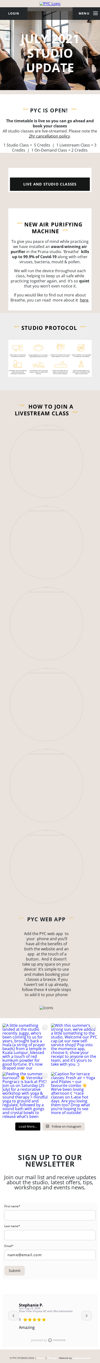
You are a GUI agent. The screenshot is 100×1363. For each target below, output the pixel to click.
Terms (41, 1358)
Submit (14, 1270)
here (84, 300)
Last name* (12, 1226)
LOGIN (13, 13)
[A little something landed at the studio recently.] (25, 1046)
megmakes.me (82, 1358)
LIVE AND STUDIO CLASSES (50, 184)
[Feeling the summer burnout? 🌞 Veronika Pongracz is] (25, 1095)
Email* (9, 1246)
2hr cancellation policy (49, 136)
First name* (12, 1206)
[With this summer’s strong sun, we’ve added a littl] (74, 1046)
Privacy (52, 1358)
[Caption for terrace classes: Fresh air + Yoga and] (74, 1095)
